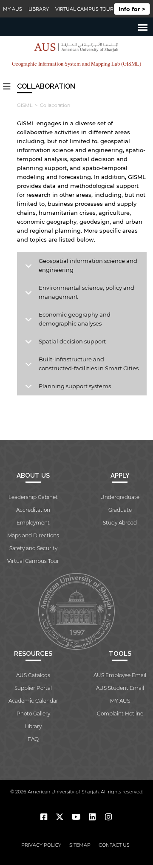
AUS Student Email (120, 688)
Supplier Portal (33, 688)
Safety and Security (33, 548)
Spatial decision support (72, 341)
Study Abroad (120, 522)
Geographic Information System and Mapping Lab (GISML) (76, 63)
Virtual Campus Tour (84, 9)
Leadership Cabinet (33, 497)
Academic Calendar (33, 701)
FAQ (33, 739)
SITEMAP (80, 845)
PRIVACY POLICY (41, 845)
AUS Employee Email (120, 675)
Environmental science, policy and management (86, 292)
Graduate (120, 510)
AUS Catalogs (33, 675)
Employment (33, 522)
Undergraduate (119, 497)
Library (38, 9)
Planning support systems (75, 386)
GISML (24, 105)
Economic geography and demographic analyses (74, 319)
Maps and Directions (33, 535)
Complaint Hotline (120, 713)
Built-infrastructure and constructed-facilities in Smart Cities (89, 364)
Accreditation (33, 510)
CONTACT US (114, 845)
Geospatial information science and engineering (88, 265)
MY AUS (12, 9)
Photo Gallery (33, 713)
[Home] (76, 48)
